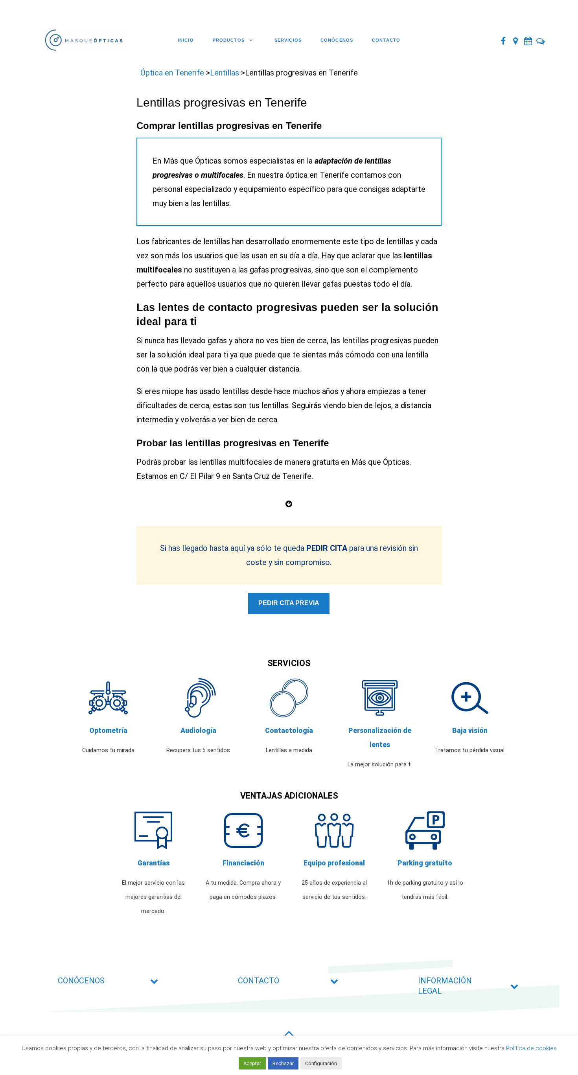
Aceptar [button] (252, 1063)
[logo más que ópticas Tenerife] (86, 40)
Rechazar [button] (283, 1063)
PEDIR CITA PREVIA (288, 603)
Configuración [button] (321, 1063)
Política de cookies (531, 1048)
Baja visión (470, 730)
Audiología (198, 730)
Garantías (153, 863)
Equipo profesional (334, 863)
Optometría (108, 730)
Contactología (289, 730)
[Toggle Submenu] (154, 981)
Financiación (243, 863)
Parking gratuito (425, 863)
